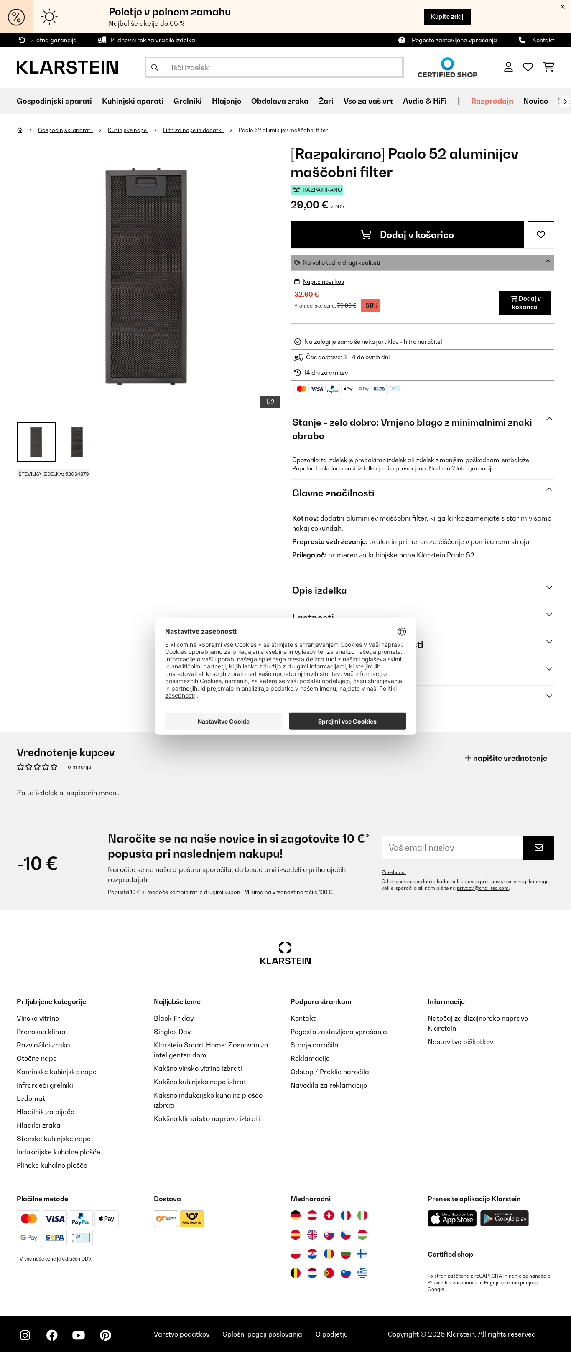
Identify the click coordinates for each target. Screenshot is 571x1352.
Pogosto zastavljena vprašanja (454, 39)
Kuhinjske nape (128, 130)
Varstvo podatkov (181, 1334)
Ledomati (32, 1098)
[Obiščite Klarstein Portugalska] (329, 1273)
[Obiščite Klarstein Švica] (329, 1215)
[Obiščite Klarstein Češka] (346, 1235)
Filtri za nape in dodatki (193, 130)
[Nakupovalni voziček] (548, 67)
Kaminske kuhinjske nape (57, 1071)
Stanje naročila (315, 1045)
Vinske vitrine (38, 1018)
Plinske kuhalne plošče (52, 1165)
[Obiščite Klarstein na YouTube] (78, 1335)
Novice (535, 101)
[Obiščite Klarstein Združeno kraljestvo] (312, 1235)
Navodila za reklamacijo (329, 1085)
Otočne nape (37, 1058)
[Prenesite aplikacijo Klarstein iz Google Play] (504, 1218)
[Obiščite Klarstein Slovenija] (346, 1273)
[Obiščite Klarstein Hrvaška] (312, 1254)
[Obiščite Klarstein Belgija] (296, 1273)
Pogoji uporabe (501, 1283)
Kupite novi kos (323, 281)
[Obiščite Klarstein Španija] (296, 1235)
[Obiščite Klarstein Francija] (346, 1215)
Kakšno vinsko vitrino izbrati (198, 1068)
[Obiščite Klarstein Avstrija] (312, 1215)
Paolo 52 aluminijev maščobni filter (283, 130)
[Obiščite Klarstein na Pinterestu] (105, 1335)
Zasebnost (394, 872)
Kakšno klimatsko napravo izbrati (207, 1118)
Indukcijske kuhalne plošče (58, 1152)
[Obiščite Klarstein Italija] (362, 1215)
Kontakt (543, 39)
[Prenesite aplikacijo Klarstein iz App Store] (452, 1218)
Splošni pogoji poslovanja (262, 1334)
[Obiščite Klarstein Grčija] (362, 1273)
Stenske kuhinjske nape (54, 1138)
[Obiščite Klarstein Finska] (362, 1254)
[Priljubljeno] (528, 67)
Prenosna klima (41, 1031)
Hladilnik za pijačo (45, 1112)
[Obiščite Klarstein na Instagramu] (25, 1335)
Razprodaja (492, 101)
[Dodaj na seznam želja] (541, 234)
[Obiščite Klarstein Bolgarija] (346, 1254)
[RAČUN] (508, 67)
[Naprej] (564, 101)
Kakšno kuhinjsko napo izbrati (201, 1082)
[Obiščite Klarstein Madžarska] (362, 1235)
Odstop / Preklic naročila (330, 1071)
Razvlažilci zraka (43, 1045)
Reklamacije (310, 1058)
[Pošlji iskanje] (154, 67)
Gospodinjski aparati (65, 130)
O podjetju (332, 1334)
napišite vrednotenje (509, 758)
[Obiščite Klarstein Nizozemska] (312, 1273)
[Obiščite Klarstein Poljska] (296, 1254)
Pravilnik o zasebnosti (452, 1283)
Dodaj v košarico (416, 234)
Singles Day (172, 1031)
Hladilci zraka (39, 1125)
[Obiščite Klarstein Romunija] (329, 1254)
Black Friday (174, 1018)
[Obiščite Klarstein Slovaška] (329, 1235)
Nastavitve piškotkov (460, 1041)
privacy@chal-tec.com (483, 888)
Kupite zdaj (447, 16)
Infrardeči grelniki (45, 1085)
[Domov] (27, 130)
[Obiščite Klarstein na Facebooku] (51, 1335)
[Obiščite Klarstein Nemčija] (296, 1215)
